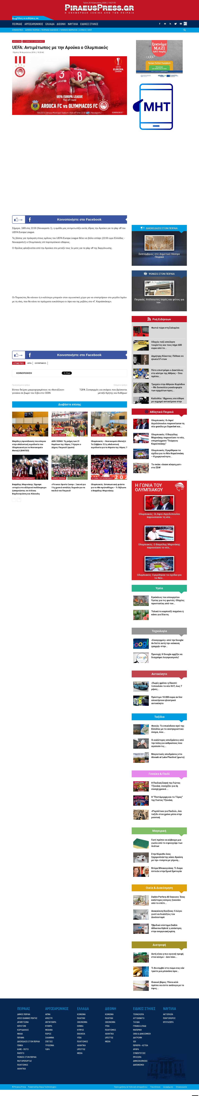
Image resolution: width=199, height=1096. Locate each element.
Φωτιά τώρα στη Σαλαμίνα (165, 328)
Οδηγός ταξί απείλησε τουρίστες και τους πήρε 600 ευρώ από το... (166, 345)
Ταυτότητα (155, 1087)
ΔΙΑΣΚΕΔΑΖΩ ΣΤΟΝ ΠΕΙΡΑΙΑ (162, 228)
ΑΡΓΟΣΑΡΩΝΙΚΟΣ (34, 23)
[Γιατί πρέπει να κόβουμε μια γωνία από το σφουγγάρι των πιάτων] (141, 843)
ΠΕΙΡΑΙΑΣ (17, 23)
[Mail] (165, 25)
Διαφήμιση (168, 1087)
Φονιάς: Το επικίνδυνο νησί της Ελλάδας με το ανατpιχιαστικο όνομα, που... (167, 729)
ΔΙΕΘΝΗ (61, 23)
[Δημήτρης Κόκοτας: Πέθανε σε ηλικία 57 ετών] (141, 359)
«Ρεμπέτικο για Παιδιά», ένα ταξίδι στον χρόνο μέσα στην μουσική (166, 814)
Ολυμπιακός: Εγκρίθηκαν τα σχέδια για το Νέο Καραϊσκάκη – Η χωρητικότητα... (167, 453)
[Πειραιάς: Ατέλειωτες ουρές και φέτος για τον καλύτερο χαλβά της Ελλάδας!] (159, 288)
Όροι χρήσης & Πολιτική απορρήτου (130, 1087)
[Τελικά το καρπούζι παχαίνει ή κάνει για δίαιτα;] (141, 615)
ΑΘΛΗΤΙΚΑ (17, 41)
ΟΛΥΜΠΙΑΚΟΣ (40, 363)
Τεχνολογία (159, 631)
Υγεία (159, 588)
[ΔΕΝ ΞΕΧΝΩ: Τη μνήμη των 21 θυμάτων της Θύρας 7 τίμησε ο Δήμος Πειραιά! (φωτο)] (69, 424)
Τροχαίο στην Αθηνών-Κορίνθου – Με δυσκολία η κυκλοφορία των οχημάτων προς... (168, 387)
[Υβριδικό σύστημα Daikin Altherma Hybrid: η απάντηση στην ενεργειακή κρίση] (141, 929)
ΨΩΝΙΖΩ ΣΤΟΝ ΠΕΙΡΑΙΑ (162, 274)
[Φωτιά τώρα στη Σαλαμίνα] (141, 331)
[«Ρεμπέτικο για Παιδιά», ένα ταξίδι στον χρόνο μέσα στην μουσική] (141, 815)
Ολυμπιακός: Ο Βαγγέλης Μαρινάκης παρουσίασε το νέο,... (159, 546)
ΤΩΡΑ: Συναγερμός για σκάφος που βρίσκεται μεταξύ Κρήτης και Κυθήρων (103, 391)
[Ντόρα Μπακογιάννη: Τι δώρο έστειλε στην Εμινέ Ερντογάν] (141, 872)
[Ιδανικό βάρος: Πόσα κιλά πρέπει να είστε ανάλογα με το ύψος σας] (141, 986)
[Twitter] (175, 25)
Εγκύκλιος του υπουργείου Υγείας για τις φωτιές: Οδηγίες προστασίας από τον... (167, 600)
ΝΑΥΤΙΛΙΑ (73, 23)
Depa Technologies (47, 1087)
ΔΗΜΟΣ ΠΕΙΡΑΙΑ (32, 30)
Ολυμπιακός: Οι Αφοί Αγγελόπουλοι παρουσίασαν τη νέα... (159, 516)
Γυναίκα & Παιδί (159, 773)
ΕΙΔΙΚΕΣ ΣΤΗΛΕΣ (89, 23)
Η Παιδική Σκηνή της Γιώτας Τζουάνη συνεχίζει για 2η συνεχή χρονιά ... (165, 786)
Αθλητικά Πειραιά (162, 412)
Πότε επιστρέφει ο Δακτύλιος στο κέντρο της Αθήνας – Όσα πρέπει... (167, 373)
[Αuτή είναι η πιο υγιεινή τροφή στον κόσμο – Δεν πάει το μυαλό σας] (141, 957)
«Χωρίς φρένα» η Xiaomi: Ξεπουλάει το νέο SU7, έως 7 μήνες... (166, 686)
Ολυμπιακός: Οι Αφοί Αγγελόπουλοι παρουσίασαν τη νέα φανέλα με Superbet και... (167, 423)
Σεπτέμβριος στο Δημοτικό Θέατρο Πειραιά (159, 255)
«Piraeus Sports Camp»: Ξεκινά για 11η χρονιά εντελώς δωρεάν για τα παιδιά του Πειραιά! (68, 487)
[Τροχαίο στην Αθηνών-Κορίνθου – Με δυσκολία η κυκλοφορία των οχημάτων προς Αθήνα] (141, 388)
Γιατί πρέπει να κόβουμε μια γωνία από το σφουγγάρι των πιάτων (166, 843)
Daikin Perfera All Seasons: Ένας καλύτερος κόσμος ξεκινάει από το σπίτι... (168, 900)
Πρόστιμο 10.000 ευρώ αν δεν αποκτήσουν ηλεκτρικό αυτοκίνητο (166, 700)
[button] (185, 32)
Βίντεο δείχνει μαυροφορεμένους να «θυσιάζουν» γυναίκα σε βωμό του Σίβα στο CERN (38, 391)
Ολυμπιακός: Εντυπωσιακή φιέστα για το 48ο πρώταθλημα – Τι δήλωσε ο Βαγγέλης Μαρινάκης (108, 487)
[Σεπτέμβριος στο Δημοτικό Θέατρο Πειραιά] (159, 243)
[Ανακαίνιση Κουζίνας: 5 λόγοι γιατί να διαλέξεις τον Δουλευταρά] (141, 914)
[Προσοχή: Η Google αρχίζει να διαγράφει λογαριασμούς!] (141, 658)
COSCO (82, 30)
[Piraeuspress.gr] (99, 9)
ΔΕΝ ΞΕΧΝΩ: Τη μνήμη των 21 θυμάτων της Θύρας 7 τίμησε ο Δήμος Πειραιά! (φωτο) (66, 444)
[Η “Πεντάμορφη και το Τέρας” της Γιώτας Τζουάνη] (141, 800)
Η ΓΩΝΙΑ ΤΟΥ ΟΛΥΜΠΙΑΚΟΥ (33, 41)
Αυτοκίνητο (159, 674)
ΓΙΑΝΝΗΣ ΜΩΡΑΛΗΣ (68, 30)
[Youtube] (180, 25)
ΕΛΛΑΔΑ (49, 23)
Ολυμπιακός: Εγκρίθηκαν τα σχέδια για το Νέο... (159, 576)
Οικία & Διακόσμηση (159, 887)
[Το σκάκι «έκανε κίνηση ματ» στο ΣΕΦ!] (141, 468)
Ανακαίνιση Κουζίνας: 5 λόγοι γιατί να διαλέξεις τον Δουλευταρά (166, 914)
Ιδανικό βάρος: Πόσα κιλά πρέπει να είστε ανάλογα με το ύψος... (167, 985)
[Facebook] (159, 25)
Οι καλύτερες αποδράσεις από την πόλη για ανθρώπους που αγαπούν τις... (167, 743)
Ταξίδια (159, 716)
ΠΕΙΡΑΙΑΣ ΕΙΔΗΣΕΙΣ (49, 30)
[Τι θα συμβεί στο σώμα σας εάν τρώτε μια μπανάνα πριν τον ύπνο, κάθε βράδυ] (141, 971)
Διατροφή (159, 944)
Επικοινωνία (181, 1087)
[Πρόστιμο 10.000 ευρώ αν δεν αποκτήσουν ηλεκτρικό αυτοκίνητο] (141, 701)
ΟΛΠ (90, 30)
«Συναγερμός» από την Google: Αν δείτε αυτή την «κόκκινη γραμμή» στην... (167, 643)
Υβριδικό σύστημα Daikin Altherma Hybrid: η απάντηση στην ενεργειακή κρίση (166, 928)
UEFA (29, 363)
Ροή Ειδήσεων (162, 319)
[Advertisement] (69, 273)
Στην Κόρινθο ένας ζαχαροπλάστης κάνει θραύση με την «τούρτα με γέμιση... (167, 857)
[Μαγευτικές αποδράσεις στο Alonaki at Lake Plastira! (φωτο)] (141, 758)
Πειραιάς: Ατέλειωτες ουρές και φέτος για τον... (159, 301)
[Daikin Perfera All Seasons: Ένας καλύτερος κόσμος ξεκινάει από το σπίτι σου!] (141, 900)
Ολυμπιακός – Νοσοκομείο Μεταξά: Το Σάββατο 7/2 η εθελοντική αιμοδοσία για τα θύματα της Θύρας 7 (109, 444)
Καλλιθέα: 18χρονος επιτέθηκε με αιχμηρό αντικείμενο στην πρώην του (167, 401)
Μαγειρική (159, 830)
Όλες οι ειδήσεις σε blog (25, 18)
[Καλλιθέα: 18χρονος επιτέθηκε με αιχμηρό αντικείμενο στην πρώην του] (141, 402)
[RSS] (170, 25)
